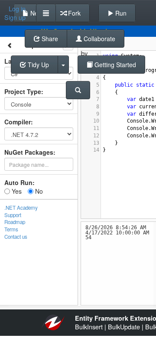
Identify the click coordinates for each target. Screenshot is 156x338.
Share (49, 38)
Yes (16, 191)
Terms (11, 229)
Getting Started (114, 64)
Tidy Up (37, 64)
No (38, 191)
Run (120, 13)
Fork (73, 13)
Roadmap (14, 221)
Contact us (15, 236)
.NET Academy (21, 207)
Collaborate (98, 38)
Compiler (17, 121)
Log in (17, 8)
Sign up (15, 17)
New (35, 13)
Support (12, 214)
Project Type (22, 91)
